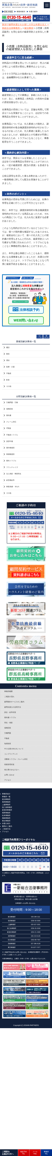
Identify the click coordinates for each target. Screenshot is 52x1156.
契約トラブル (11, 461)
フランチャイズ (12, 467)
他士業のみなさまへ (11, 770)
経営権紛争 (10, 480)
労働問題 (7, 733)
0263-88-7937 (35, 940)
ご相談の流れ (9, 697)
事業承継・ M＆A (12, 487)
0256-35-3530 (35, 928)
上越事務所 (6, 805)
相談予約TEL (23, 1153)
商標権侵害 (10, 454)
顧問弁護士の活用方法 (12, 707)
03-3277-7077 (35, 947)
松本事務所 (6, 815)
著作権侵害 (10, 448)
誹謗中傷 (9, 441)
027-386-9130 (35, 943)
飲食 (8, 380)
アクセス (7, 780)
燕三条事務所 (7, 807)
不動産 (8, 373)
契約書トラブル (10, 717)
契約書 (8, 415)
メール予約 (34, 1153)
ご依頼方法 (6, 829)
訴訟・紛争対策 (10, 712)
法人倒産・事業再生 (13, 474)
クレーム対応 (11, 422)
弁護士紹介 (6, 823)
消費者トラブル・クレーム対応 (16, 759)
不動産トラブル (12, 435)
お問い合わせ (9, 775)
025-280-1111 (35, 917)
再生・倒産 (8, 723)
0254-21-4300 (35, 932)
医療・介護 (10, 367)
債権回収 (9, 409)
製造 (8, 354)
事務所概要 (8, 691)
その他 (8, 386)
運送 (8, 360)
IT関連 (8, 428)
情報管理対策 (9, 764)
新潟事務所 (6, 799)
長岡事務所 (6, 802)
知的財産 (7, 744)
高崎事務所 (6, 818)
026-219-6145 (35, 936)
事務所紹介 (6, 794)
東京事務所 (6, 821)
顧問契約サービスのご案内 (14, 702)
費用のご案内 (7, 826)
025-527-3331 (35, 924)
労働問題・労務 (12, 402)
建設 (8, 347)
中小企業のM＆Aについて (13, 749)
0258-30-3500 (35, 921)
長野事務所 (6, 813)
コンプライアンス (11, 754)
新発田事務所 (7, 810)
